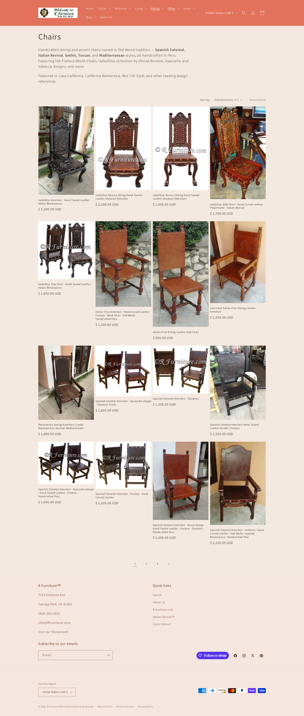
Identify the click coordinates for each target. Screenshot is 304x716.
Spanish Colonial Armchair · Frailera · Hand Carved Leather (122, 495)
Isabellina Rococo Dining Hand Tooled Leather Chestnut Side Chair (176, 197)
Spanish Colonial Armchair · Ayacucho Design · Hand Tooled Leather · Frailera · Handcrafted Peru (66, 493)
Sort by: (205, 100)
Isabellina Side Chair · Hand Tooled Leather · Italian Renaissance (65, 286)
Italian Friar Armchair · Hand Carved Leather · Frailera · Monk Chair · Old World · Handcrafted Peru (123, 315)
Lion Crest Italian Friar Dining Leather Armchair (233, 310)
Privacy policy (145, 706)
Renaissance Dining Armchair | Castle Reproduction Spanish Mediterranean (61, 426)
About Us (159, 602)
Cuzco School (162, 624)
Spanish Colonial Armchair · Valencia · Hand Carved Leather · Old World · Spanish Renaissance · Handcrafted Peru (237, 533)
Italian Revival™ (164, 617)
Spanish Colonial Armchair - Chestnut (176, 398)
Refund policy (104, 706)
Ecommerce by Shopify (81, 706)
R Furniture (53, 706)
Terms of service (125, 706)
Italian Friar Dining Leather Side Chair (176, 332)
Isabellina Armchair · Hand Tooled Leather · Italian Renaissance (64, 202)
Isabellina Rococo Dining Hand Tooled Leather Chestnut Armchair (119, 197)
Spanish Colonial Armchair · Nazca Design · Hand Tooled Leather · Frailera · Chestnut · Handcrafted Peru (179, 528)
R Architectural (163, 609)
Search (157, 595)
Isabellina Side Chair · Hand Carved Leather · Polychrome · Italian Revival (237, 206)
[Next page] (168, 563)
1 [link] (135, 563)
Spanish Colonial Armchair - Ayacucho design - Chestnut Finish (123, 403)
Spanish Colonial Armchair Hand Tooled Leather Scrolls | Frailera (234, 426)
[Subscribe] (108, 655)
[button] (104, 8)
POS (61, 706)
